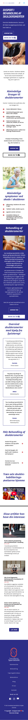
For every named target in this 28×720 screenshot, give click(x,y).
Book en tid (9, 38)
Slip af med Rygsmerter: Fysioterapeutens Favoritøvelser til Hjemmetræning (13, 579)
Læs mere (14, 630)
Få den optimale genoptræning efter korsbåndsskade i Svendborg (13, 541)
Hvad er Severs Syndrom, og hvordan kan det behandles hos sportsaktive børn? (13, 604)
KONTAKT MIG (8, 33)
